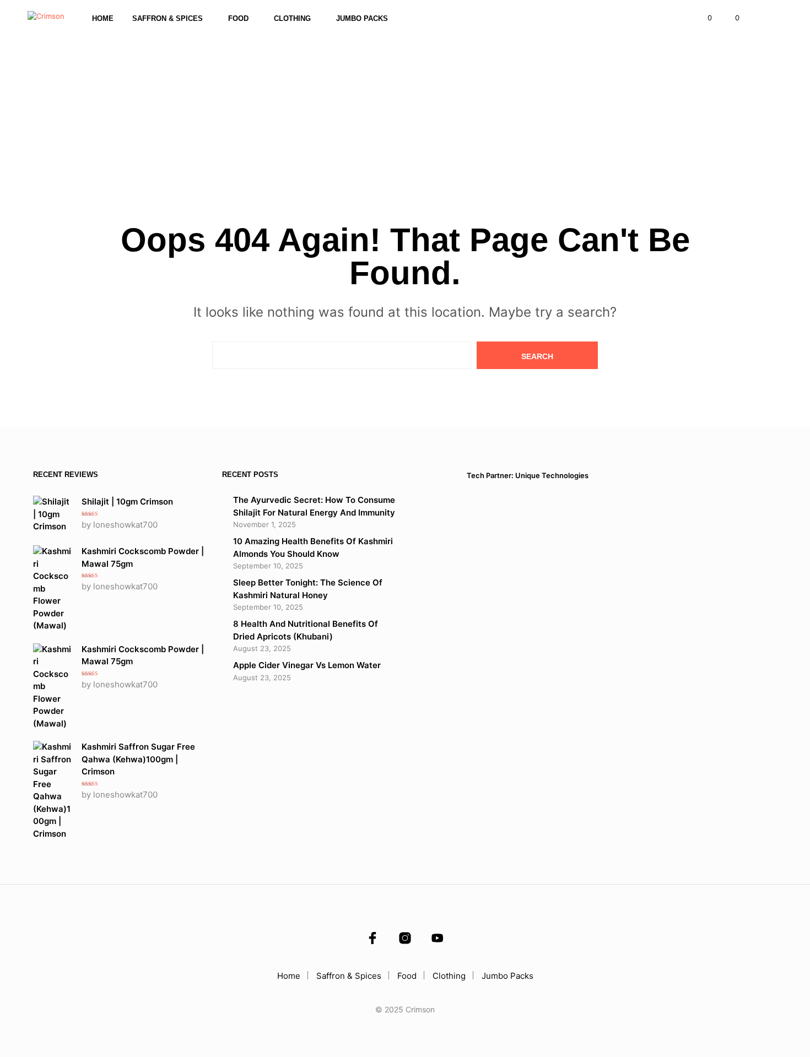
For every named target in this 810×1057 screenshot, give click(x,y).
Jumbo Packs (362, 18)
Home (103, 18)
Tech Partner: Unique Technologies (527, 475)
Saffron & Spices (167, 18)
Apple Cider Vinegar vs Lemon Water (307, 665)
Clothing (292, 18)
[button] (703, 18)
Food (238, 18)
